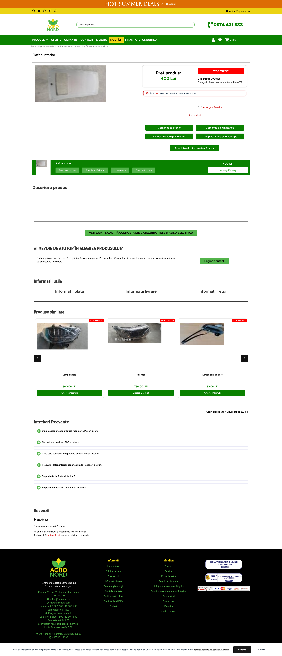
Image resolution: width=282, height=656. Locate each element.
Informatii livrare (141, 291)
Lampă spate (69, 374)
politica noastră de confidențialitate (211, 649)
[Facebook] (33, 10)
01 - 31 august (168, 4)
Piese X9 (91, 46)
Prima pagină (37, 46)
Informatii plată (69, 291)
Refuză (261, 649)
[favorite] (220, 40)
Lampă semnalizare (212, 374)
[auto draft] (87, 104)
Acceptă (242, 649)
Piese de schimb (54, 46)
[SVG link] (223, 564)
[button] (40, 40)
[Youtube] (39, 10)
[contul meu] (213, 40)
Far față (141, 374)
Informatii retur (212, 291)
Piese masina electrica (74, 46)
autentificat (54, 535)
